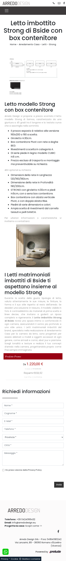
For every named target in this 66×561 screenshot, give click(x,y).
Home (13, 44)
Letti (44, 44)
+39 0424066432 (26, 519)
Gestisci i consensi (31, 558)
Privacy (4, 558)
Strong (52, 44)
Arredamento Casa (29, 44)
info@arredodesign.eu (24, 522)
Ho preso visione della (23, 470)
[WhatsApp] (5, 552)
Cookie (14, 558)
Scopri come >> (33, 525)
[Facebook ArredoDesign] (59, 532)
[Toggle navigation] (6, 11)
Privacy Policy (35, 470)
